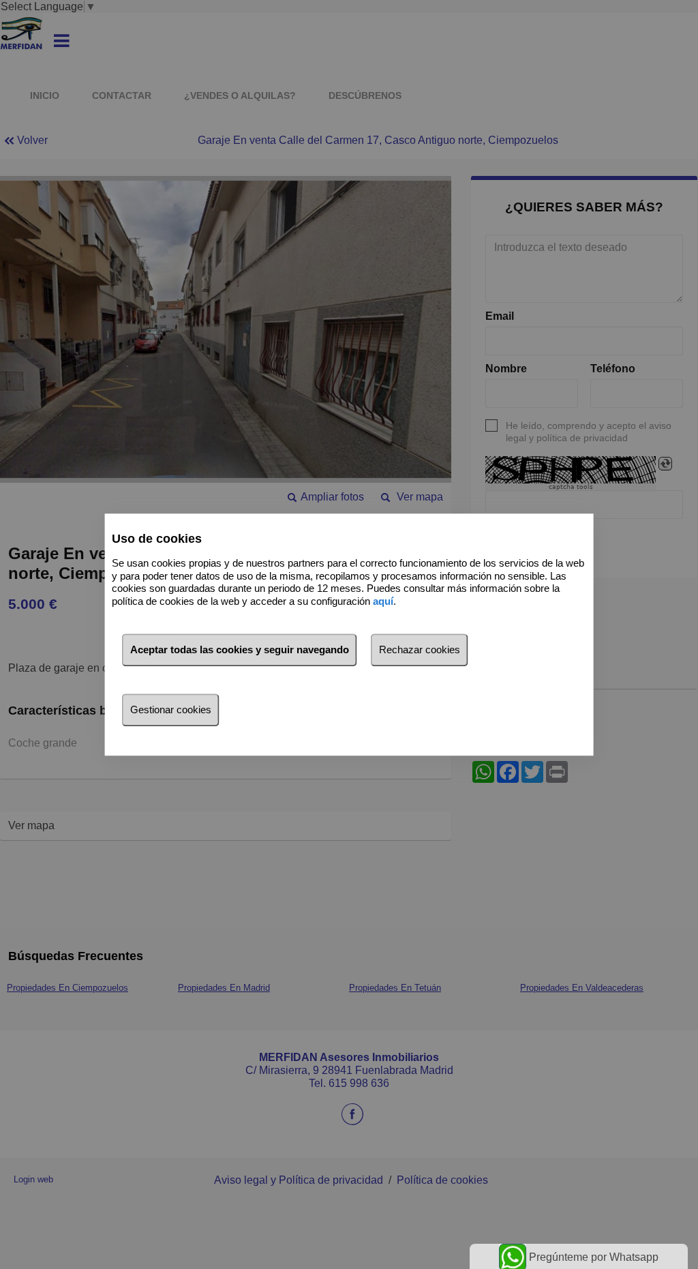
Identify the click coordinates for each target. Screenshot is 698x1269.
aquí (383, 601)
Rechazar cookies (419, 649)
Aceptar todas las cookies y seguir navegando (239, 649)
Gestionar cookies (170, 709)
